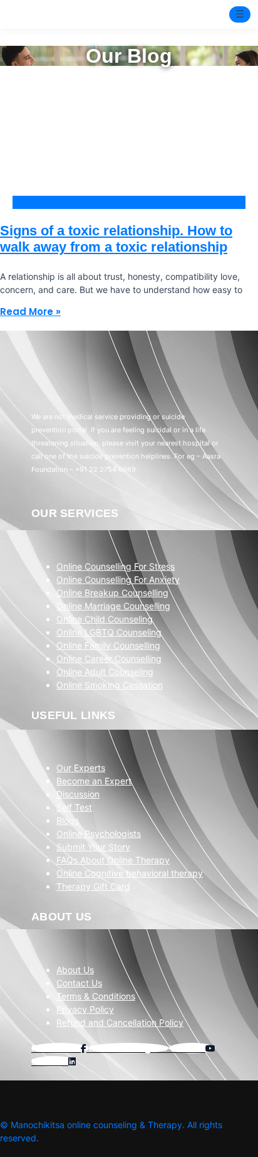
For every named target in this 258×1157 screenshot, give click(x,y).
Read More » (30, 311)
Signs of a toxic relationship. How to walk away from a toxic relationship (116, 239)
